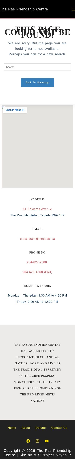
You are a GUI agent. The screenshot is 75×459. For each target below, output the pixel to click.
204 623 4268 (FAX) (37, 272)
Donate (40, 427)
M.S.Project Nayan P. (52, 455)
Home (12, 427)
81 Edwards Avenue (37, 209)
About (26, 427)
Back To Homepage (38, 82)
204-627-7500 (37, 262)
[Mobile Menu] (73, 9)
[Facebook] (28, 441)
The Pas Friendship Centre (24, 9)
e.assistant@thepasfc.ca (37, 238)
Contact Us (59, 427)
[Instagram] (37, 441)
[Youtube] (46, 441)
